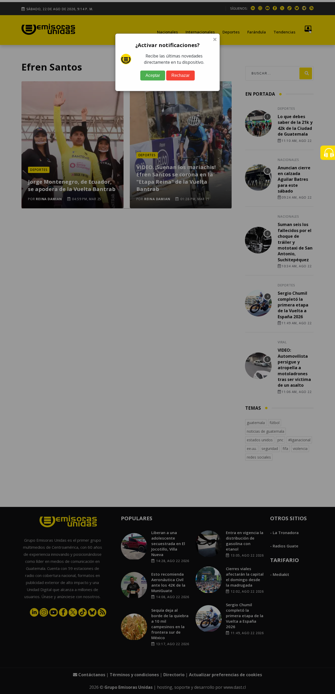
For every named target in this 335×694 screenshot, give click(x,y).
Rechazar (180, 75)
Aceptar (153, 75)
